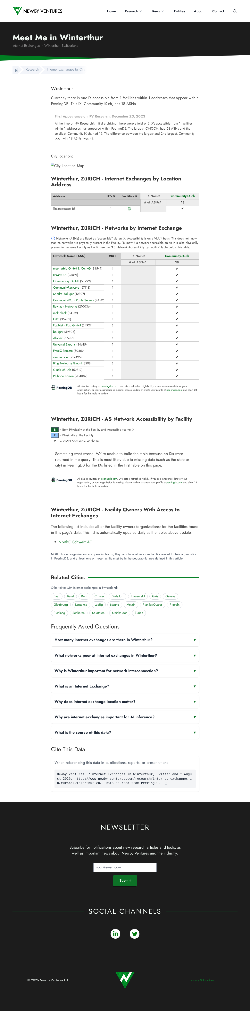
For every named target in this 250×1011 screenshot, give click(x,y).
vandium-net (61, 357)
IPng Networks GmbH (67, 363)
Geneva (170, 596)
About (199, 11)
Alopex (57, 338)
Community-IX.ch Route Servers (73, 300)
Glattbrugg (61, 604)
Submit (125, 880)
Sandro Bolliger (63, 294)
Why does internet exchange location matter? (125, 701)
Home (111, 11)
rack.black (60, 313)
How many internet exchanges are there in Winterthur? (125, 639)
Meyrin (131, 604)
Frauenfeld (138, 596)
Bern (84, 596)
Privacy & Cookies (201, 980)
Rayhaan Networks (65, 306)
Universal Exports (64, 344)
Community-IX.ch (183, 196)
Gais (155, 596)
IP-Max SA (60, 275)
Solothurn (98, 613)
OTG (56, 319)
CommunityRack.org (66, 287)
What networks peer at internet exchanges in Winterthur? (125, 655)
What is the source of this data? (125, 732)
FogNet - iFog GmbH (67, 325)
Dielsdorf (117, 596)
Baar (57, 596)
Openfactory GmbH (66, 281)
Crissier (99, 596)
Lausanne (81, 604)
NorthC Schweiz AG (76, 542)
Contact (218, 11)
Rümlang (59, 613)
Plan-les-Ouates (152, 604)
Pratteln (174, 604)
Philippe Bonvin (63, 376)
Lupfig (99, 604)
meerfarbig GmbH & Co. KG (72, 268)
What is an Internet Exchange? (125, 686)
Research (131, 11)
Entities (179, 11)
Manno (114, 604)
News (156, 11)
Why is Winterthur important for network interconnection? (125, 670)
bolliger (58, 332)
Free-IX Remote (63, 350)
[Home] (15, 70)
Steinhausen (119, 613)
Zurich (139, 613)
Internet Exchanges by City (66, 69)
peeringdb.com (109, 386)
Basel (70, 596)
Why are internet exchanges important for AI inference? (125, 717)
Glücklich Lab (62, 370)
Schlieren (78, 613)
